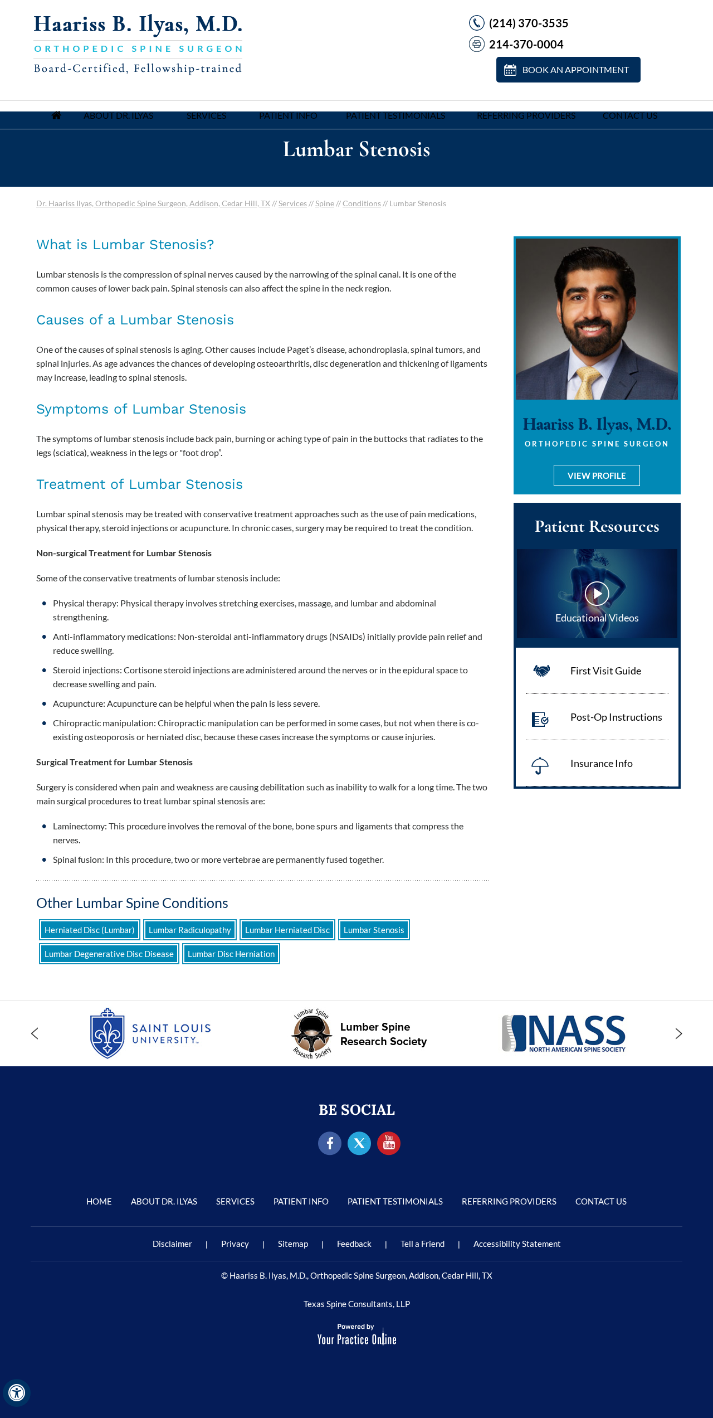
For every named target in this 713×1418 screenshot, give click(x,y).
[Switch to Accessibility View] (17, 1393)
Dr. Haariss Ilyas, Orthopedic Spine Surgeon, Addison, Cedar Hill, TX (153, 203)
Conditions (362, 203)
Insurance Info (601, 763)
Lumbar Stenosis (374, 930)
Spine (324, 203)
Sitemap (293, 1244)
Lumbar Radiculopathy (190, 930)
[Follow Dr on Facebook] (330, 1144)
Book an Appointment (575, 69)
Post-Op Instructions (616, 717)
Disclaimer (172, 1244)
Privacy (235, 1244)
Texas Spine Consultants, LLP (357, 1304)
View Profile (597, 475)
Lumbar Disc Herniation (231, 954)
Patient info (288, 115)
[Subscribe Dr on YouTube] (389, 1144)
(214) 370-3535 (529, 23)
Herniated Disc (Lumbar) (90, 930)
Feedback (354, 1244)
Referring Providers (526, 115)
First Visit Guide (605, 670)
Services (206, 115)
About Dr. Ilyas (118, 115)
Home (56, 115)
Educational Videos (597, 617)
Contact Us (630, 115)
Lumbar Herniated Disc (287, 930)
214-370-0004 (526, 44)
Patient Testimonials (395, 115)
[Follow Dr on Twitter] (360, 1144)
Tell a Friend (423, 1244)
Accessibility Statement (517, 1244)
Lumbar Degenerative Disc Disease (109, 954)
